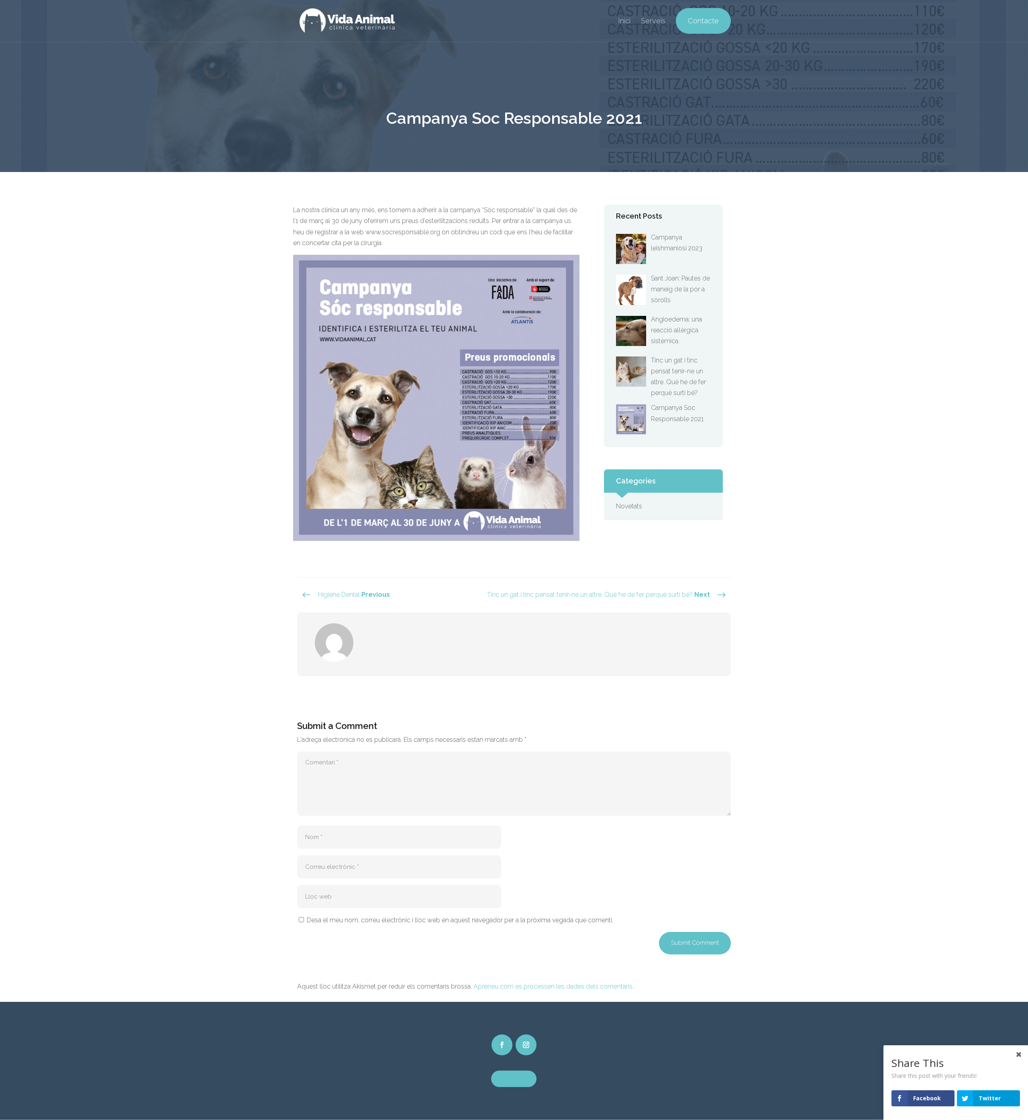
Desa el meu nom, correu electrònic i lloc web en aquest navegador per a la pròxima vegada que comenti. (460, 920)
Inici (624, 21)
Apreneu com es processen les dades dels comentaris (552, 986)
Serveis (653, 21)
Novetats (629, 506)
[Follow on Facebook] (502, 1044)
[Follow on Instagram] (526, 1044)
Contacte (703, 21)
